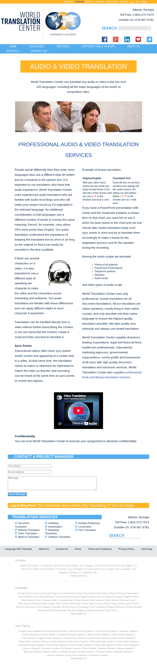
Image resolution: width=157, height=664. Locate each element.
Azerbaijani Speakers (71, 648)
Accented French (67, 593)
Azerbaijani (84, 607)
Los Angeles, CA (127, 569)
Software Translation (59, 537)
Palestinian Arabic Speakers (102, 641)
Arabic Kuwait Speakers (99, 638)
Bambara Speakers (107, 648)
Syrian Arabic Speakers (57, 645)
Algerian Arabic (131, 597)
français (100, 2)
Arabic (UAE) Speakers (104, 645)
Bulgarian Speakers (123, 652)
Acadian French (25, 593)
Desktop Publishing (89, 523)
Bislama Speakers (87, 652)
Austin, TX (37, 566)
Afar (99, 593)
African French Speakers (107, 631)
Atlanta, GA (25, 566)
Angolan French (96, 597)
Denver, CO (26, 569)
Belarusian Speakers (33, 652)
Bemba (130, 607)
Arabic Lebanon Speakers (123, 638)
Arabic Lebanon (96, 600)
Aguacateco (133, 593)
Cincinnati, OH (103, 566)
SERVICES (63, 46)
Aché (79, 593)
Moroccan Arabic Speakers (54, 641)
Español (90, 2)
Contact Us (62, 549)
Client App (146, 549)
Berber (42, 610)
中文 (137, 2)
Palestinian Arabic (40, 603)
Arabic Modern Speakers (29, 641)
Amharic (50, 597)
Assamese (30, 607)
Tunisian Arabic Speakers (81, 645)
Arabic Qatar (55, 603)
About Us (44, 549)
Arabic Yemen (131, 603)
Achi (86, 593)
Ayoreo (74, 607)
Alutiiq (42, 597)
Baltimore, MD (50, 566)
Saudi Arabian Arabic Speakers (31, 645)
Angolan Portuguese (114, 597)
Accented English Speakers (55, 631)
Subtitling (53, 523)
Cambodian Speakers (98, 655)
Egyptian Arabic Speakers (49, 638)
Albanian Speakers (30, 634)
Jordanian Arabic (66, 600)
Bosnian (71, 610)
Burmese (91, 610)
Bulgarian (81, 610)
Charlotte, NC (77, 566)
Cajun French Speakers (76, 655)
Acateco (37, 593)
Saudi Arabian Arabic (71, 603)
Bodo (64, 610)
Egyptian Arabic (50, 600)
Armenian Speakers (31, 648)
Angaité (83, 597)
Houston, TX (65, 569)
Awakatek (56, 607)
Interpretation (55, 526)
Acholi (92, 593)
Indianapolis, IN (79, 569)
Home (13, 46)
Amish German (62, 597)
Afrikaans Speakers (128, 631)
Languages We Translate (18, 549)
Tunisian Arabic (103, 603)
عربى (132, 2)
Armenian (20, 607)
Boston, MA (63, 566)
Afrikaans (121, 593)
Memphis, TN (65, 572)
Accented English (50, 593)
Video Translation (27, 533)
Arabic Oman (24, 603)
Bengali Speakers (69, 652)
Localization (85, 526)
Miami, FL (77, 572)
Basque (110, 607)
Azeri (93, 607)
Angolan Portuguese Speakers (72, 634)
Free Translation (87, 530)
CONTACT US (39, 51)
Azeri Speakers (90, 648)
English (79, 2)
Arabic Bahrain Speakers (123, 634)
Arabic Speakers (28, 638)
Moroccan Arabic (127, 600)
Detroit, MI (38, 569)
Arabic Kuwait (82, 600)
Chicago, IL (90, 566)
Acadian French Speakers (30, 631)
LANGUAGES (36, 46)
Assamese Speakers (51, 648)
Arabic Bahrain (27, 600)
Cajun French (112, 610)
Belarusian (120, 607)
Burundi (100, 610)
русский (123, 2)
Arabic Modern (111, 600)
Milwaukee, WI (89, 572)
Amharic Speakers (48, 634)
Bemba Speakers (51, 652)
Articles (12, 51)
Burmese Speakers (55, 655)
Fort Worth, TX (51, 569)
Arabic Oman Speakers (78, 641)
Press (78, 549)
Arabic (38, 600)
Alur (36, 597)
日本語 (143, 2)
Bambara (101, 607)
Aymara (65, 607)
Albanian (28, 597)
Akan (20, 597)
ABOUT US (133, 46)
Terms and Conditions (100, 549)
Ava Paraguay (43, 607)
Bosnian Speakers (105, 652)
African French (108, 593)
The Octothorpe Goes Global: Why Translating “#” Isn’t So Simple (86, 505)
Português (112, 2)
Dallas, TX (131, 566)
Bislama (56, 610)
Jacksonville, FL (95, 569)
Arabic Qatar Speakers (127, 641)
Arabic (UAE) (117, 603)
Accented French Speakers (82, 631)
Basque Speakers (125, 648)
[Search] (131, 28)
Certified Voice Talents (98, 46)
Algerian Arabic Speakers (99, 634)
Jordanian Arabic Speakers (75, 638)
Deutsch (69, 2)
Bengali (138, 607)
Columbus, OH (117, 566)
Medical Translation (28, 537)
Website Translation (29, 530)
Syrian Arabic (88, 603)
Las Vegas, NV (111, 569)
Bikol (48, 610)
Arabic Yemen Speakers (127, 645)
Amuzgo (74, 597)
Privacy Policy (126, 549)
